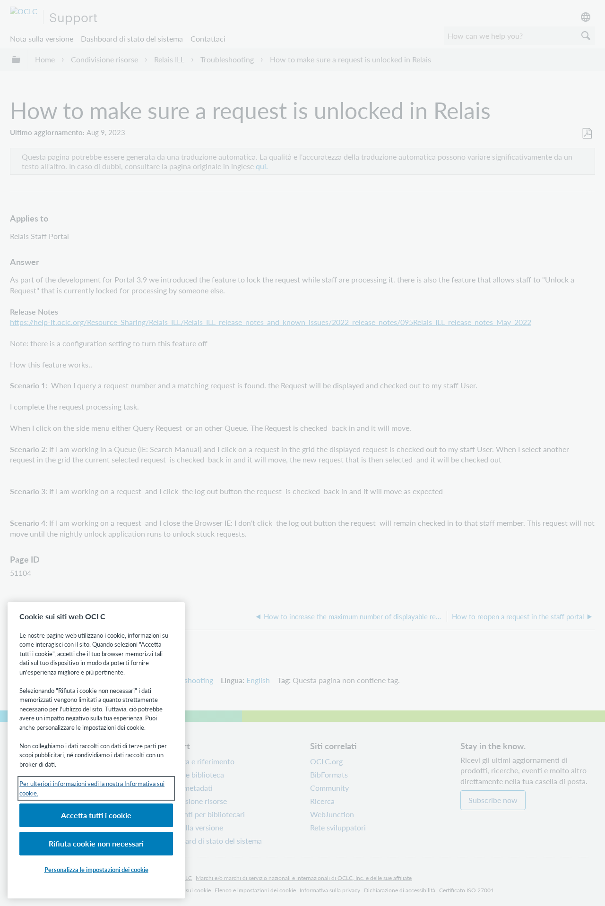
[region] (96, 750)
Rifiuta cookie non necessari (96, 843)
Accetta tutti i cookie (96, 815)
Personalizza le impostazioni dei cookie (96, 869)
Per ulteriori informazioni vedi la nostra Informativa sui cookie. (91, 788)
